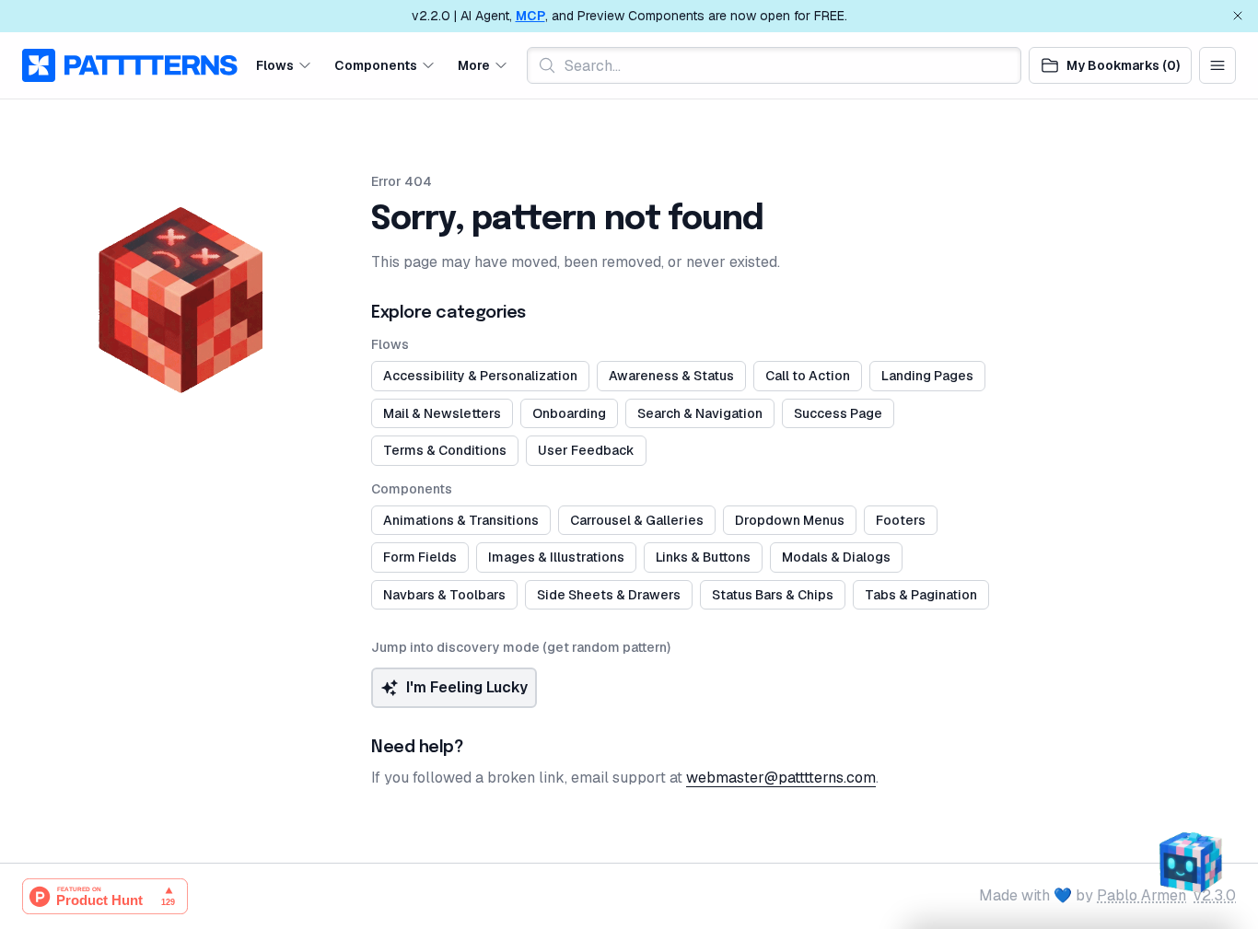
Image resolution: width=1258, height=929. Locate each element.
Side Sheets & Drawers (609, 594)
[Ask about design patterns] (1190, 861)
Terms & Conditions (445, 450)
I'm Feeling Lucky (467, 687)
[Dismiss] (1238, 15)
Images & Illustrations (556, 557)
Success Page (838, 413)
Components (375, 64)
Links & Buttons (703, 557)
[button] (284, 65)
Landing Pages (927, 375)
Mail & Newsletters (442, 413)
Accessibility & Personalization (480, 375)
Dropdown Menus (789, 520)
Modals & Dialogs (836, 557)
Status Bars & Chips (772, 594)
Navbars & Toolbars (444, 594)
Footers (901, 520)
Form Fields (420, 557)
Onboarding (569, 413)
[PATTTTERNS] (130, 65)
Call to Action (807, 375)
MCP (530, 15)
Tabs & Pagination (921, 594)
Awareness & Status (671, 375)
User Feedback (586, 450)
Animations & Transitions (461, 520)
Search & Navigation (700, 413)
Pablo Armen (1141, 895)
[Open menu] (1217, 65)
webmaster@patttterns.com (781, 777)
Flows (275, 64)
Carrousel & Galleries (637, 520)
